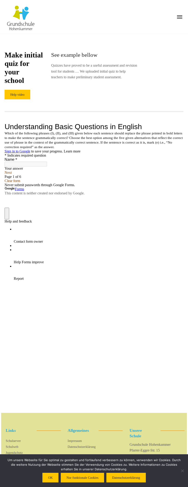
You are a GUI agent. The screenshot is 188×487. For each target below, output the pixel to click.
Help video (17, 94)
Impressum (75, 441)
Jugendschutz (14, 452)
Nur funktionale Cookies (82, 477)
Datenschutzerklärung (82, 447)
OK (50, 477)
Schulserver (13, 441)
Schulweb (12, 447)
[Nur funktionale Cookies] (182, 470)
